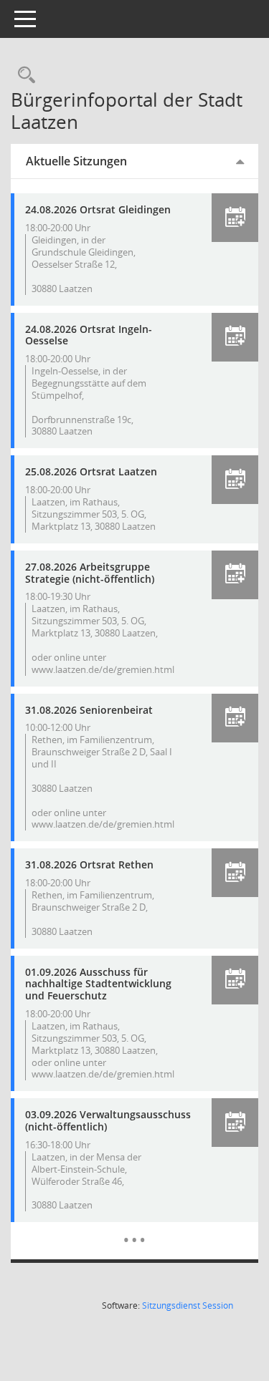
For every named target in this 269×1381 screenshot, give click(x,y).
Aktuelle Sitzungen (76, 161)
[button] (235, 217)
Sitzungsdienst (187, 1305)
